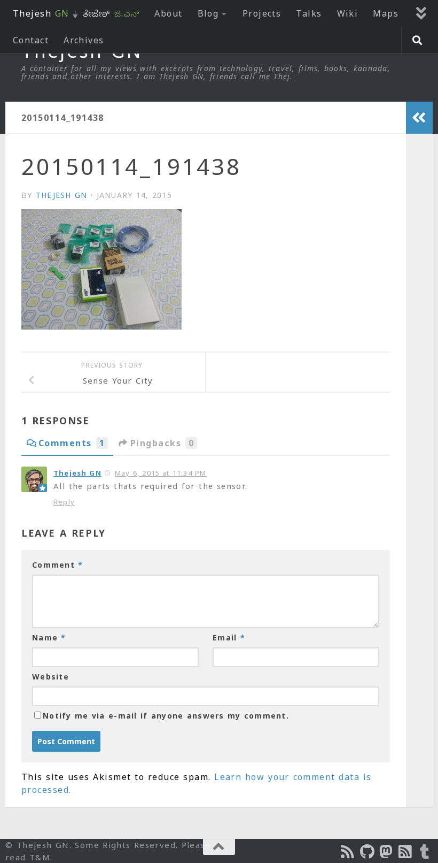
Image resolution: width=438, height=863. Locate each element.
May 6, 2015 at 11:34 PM (160, 473)
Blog (208, 13)
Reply (64, 502)
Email (229, 637)
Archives (84, 40)
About (168, 13)
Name (49, 637)
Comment (57, 565)
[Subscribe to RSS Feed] (405, 851)
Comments (71, 443)
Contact (31, 40)
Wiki (347, 13)
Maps (385, 13)
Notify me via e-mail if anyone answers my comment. (166, 716)
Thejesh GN (62, 195)
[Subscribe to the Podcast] (348, 851)
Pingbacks (162, 443)
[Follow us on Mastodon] (386, 851)
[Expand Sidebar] (419, 118)
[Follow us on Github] (367, 851)
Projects (262, 13)
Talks (309, 13)
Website (50, 676)
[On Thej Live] (425, 851)
